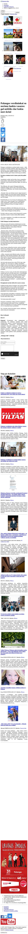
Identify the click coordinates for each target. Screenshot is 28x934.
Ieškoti (17, 12)
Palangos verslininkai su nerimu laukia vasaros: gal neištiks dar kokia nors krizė (13, 460)
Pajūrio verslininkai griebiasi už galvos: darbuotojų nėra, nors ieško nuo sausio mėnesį (13, 393)
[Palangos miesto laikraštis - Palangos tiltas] (5, 1)
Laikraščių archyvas (9, 6)
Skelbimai (6, 908)
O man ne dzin (23, 728)
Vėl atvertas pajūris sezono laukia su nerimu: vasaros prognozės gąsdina (12, 614)
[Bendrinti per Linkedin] (3, 131)
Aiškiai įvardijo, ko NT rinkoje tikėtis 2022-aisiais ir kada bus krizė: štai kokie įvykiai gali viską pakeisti (14, 576)
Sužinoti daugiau (9, 930)
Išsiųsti (3, 358)
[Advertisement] (14, 90)
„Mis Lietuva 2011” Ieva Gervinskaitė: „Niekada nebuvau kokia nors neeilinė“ (13, 724)
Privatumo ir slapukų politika (11, 911)
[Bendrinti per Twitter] (3, 136)
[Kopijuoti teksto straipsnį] (3, 122)
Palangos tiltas (13, 14)
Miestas (12, 397)
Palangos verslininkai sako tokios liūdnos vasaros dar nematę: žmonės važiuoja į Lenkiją (13, 427)
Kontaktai (6, 5)
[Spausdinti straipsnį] (3, 126)
